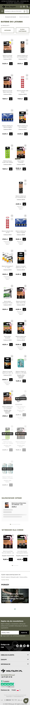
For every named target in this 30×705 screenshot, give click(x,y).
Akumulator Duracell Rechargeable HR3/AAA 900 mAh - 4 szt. (7, 337)
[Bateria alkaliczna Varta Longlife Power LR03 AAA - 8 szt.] (7, 116)
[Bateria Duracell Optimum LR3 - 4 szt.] (21, 257)
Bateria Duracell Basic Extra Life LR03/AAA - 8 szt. (7, 56)
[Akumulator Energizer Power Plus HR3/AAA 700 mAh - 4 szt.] (7, 292)
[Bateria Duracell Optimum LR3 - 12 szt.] (7, 362)
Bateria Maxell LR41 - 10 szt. (22, 91)
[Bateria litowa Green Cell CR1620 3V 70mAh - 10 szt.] (7, 152)
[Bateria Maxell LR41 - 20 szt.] (7, 222)
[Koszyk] (27, 6)
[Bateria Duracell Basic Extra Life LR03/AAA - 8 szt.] (7, 46)
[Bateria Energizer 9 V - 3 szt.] (7, 257)
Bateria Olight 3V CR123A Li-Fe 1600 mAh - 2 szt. (7, 477)
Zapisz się (24, 632)
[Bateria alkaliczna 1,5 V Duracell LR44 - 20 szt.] (21, 187)
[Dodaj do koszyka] (11, 63)
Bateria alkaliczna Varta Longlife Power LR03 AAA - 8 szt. (7, 126)
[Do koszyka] (11, 559)
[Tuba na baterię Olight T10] (21, 397)
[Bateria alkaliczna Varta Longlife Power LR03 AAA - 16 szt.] (21, 222)
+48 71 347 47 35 (6, 677)
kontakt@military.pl (8, 675)
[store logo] (9, 6)
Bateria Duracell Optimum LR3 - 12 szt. (7, 372)
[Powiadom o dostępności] (24, 414)
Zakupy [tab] (4, 659)
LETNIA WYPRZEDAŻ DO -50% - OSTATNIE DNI (15, 1)
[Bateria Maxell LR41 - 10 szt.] (22, 81)
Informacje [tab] (5, 664)
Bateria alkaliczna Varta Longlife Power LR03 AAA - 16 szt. (21, 231)
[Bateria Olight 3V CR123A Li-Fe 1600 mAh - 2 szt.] (7, 468)
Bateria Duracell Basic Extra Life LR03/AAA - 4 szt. (7, 91)
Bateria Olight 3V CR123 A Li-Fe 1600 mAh (20, 372)
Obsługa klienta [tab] (7, 655)
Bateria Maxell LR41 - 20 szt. (7, 231)
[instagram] (21, 646)
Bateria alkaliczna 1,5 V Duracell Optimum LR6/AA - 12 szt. (20, 337)
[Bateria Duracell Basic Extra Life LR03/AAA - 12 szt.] (21, 292)
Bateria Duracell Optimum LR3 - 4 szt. (21, 267)
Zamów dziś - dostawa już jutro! (15, 3)
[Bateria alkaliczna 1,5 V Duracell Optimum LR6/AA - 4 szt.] (22, 116)
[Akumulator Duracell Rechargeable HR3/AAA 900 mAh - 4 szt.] (7, 327)
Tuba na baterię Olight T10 (20, 407)
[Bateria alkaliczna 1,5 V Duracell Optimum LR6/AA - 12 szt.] (21, 327)
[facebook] (17, 646)
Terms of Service (17, 696)
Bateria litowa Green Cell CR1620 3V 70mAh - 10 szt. (7, 161)
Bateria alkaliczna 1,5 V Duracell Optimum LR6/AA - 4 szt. (22, 126)
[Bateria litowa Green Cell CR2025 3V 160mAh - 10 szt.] (7, 432)
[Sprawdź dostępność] (24, 381)
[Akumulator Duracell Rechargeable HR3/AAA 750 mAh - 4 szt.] (21, 152)
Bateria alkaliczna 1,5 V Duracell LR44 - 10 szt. (22, 56)
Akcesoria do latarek (10, 17)
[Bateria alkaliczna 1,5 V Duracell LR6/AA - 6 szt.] (7, 397)
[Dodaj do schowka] (13, 535)
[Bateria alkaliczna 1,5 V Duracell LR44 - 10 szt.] (22, 46)
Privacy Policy (9, 696)
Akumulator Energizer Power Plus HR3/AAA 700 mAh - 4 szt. (7, 302)
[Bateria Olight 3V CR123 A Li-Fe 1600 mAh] (21, 362)
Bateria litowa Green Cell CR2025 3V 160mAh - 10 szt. (7, 442)
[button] (12, 40)
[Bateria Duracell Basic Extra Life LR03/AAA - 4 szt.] (7, 81)
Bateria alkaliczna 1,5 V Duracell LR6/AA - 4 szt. (21, 442)
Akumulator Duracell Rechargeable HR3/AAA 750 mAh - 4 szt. (21, 161)
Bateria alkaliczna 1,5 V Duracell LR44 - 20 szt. (20, 196)
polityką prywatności (19, 636)
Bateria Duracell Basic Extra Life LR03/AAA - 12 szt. (21, 302)
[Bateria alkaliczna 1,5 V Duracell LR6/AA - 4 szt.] (21, 432)
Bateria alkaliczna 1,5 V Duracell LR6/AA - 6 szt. (7, 407)
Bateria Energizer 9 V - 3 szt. (7, 267)
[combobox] (16, 11)
